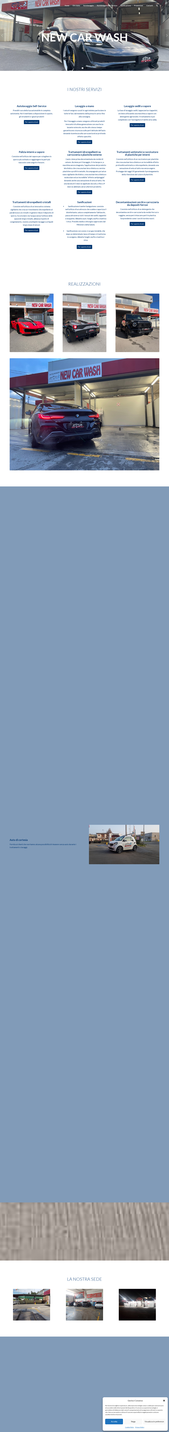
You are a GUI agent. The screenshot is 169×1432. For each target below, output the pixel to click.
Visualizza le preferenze (154, 1422)
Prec (2, 35)
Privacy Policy (139, 1427)
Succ (167, 35)
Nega (133, 1422)
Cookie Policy (129, 1427)
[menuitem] (67, 5)
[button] (164, 1400)
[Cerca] (157, 5)
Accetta (114, 1422)
